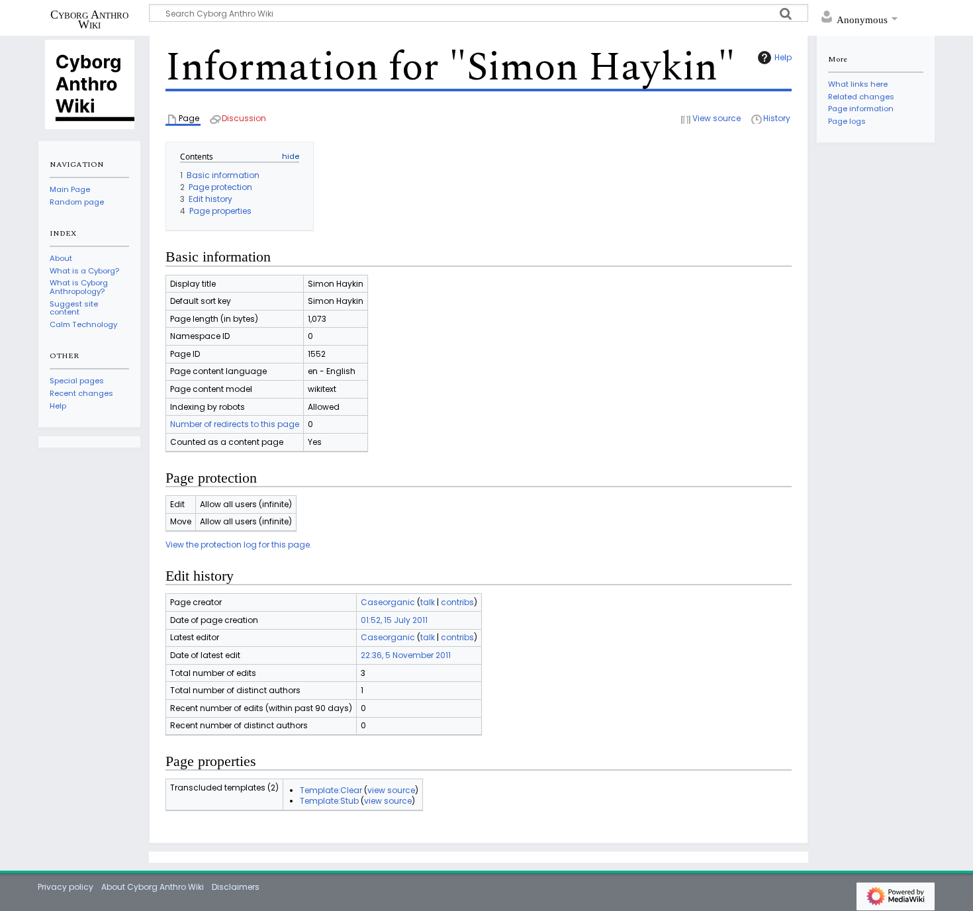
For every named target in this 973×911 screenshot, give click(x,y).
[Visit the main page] (89, 83)
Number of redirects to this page (234, 424)
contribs (457, 602)
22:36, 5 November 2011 (406, 655)
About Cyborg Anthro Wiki (152, 886)
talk (427, 602)
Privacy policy (65, 886)
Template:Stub (329, 800)
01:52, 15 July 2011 (394, 620)
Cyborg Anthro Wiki (89, 19)
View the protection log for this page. (238, 544)
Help (783, 57)
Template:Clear (331, 790)
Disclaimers (235, 886)
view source (391, 790)
